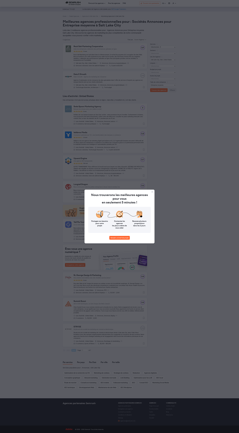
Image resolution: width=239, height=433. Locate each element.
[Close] (152, 192)
